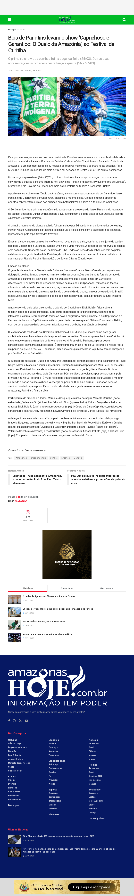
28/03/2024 (13, 70)
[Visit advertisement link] (67, 554)
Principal (12, 29)
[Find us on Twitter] (20, 721)
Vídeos (52, 784)
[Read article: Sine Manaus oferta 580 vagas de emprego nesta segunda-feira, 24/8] (14, 839)
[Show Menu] (9, 20)
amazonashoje (38, 458)
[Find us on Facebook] (9, 721)
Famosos (12, 788)
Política (93, 764)
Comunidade (54, 797)
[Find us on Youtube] (26, 721)
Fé (50, 776)
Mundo (92, 759)
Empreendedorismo (17, 747)
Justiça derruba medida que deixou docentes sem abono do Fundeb (58, 609)
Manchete (54, 814)
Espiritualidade (57, 761)
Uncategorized (97, 818)
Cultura (21, 29)
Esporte (53, 789)
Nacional (53, 809)
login (18, 497)
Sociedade (94, 789)
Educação (93, 793)
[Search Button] (124, 20)
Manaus (78, 458)
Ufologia (92, 813)
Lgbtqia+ (93, 797)
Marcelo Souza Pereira (19, 763)
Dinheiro (53, 743)
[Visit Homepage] (66, 19)
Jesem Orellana (15, 759)
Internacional (55, 801)
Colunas (12, 740)
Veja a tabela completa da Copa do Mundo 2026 (47, 634)
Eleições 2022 (95, 776)
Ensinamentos (55, 768)
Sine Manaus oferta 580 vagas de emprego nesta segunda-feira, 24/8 (58, 836)
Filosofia (12, 751)
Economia (54, 740)
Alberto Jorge (15, 743)
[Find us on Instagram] (14, 721)
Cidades (92, 751)
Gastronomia (14, 792)
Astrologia (53, 764)
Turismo (93, 809)
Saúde (11, 767)
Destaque (13, 805)
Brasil (91, 747)
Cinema (11, 780)
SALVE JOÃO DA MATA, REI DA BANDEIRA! (44, 621)
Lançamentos (14, 799)
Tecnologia (54, 755)
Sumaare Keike (15, 771)
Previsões (54, 780)
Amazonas (21, 458)
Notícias (93, 740)
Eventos (37, 70)
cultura (54, 458)
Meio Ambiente (96, 801)
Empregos (53, 747)
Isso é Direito (14, 755)
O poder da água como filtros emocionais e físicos (49, 596)
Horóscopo (13, 796)
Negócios (53, 751)
